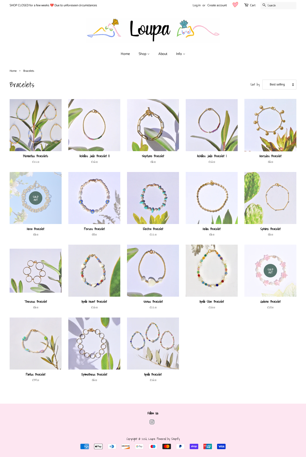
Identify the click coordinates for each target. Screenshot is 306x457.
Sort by (254, 84)
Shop (143, 54)
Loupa (152, 438)
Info (179, 54)
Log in (196, 5)
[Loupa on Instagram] (151, 422)
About (162, 54)
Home (125, 54)
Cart (252, 5)
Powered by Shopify (168, 438)
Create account (217, 5)
